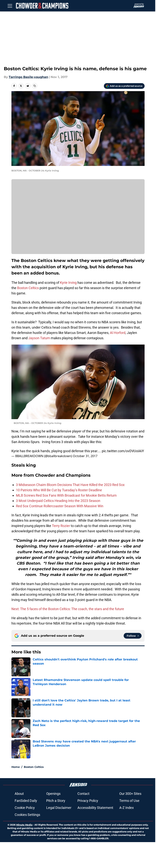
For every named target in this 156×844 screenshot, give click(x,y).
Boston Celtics (27, 288)
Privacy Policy (87, 801)
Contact (83, 794)
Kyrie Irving (68, 283)
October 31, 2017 (85, 456)
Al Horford (117, 333)
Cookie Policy (25, 808)
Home (15, 767)
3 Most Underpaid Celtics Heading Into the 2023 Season (58, 501)
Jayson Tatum (39, 338)
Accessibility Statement (95, 808)
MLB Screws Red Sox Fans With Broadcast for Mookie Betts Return (66, 495)
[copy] (34, 85)
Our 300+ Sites (130, 794)
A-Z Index (126, 808)
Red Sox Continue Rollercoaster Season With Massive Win (59, 506)
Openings (53, 794)
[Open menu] (10, 5)
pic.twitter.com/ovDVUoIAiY (123, 451)
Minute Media (24, 824)
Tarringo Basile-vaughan (28, 77)
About (19, 794)
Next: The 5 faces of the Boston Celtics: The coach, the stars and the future (67, 609)
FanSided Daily (26, 801)
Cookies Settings (27, 815)
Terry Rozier (61, 526)
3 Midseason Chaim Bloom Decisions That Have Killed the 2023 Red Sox (70, 485)
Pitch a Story (55, 801)
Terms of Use (129, 801)
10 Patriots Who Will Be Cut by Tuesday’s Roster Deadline (59, 490)
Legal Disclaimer (58, 808)
